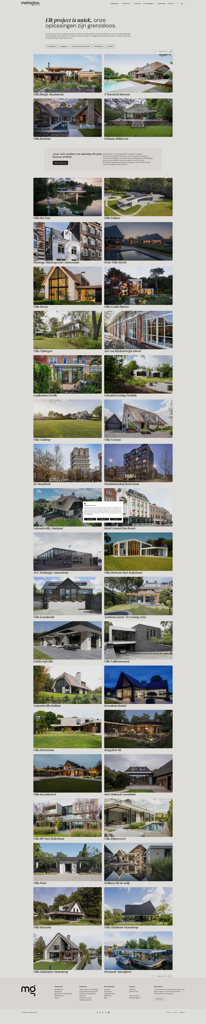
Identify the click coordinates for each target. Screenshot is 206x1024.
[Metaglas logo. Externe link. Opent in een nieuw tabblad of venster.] (85, 503)
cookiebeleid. (90, 514)
